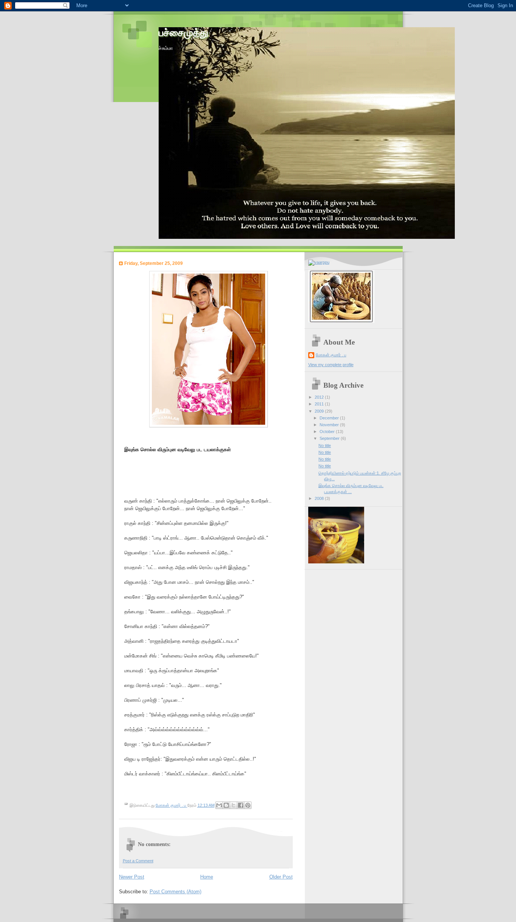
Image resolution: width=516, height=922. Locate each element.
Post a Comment (138, 861)
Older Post (281, 877)
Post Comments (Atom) (175, 891)
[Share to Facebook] (240, 805)
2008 (320, 498)
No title (324, 445)
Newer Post (131, 877)
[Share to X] (233, 805)
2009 (320, 411)
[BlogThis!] (226, 805)
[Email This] (219, 805)
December (330, 418)
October (328, 431)
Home (206, 877)
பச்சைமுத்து (183, 32)
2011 (320, 404)
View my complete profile (331, 364)
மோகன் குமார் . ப (331, 355)
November (330, 424)
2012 (320, 397)
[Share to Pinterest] (248, 805)
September (330, 438)
